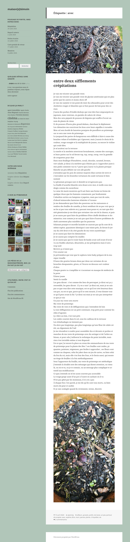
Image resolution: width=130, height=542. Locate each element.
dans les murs (24, 119)
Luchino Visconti (24, 138)
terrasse (97, 515)
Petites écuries (13, 38)
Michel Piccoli (17, 145)
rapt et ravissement (21, 149)
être (73, 517)
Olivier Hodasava (13, 147)
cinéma (12, 118)
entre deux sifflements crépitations (74, 83)
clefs (19, 118)
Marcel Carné (11, 142)
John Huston (11, 138)
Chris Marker (11, 115)
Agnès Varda (25, 110)
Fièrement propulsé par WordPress (66, 537)
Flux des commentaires (16, 294)
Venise (16, 154)
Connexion (11, 287)
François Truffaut (13, 131)
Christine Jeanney (22, 115)
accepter (58, 517)
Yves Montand (12, 156)
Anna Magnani (13, 112)
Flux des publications (15, 291)
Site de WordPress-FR (15, 298)
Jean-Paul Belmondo (20, 133)
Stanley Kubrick (21, 152)
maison (25, 140)
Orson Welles (22, 147)
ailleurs (79, 515)
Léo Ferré (18, 140)
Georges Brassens (23, 131)
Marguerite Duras (21, 142)
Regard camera (13, 32)
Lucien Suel (11, 140)
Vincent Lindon (22, 154)
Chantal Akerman (24, 112)
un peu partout (106, 515)
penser (82, 517)
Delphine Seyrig (13, 121)
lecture (17, 138)
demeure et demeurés (14, 124)
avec (63, 517)
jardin (91, 515)
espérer (68, 517)
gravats (85, 515)
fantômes (25, 126)
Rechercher (12, 63)
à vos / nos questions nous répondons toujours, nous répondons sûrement (19, 89)
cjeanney (70, 515)
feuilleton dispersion (13, 129)
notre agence (12, 96)
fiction (21, 129)
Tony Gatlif (10, 154)
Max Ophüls (11, 145)
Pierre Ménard (11, 149)
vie (100, 517)
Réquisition (12, 26)
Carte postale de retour (16, 45)
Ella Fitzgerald (11, 126)
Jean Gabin (10, 135)
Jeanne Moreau (18, 136)
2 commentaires (61, 519)
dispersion (25, 124)
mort (77, 517)
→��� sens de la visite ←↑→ (19, 83)
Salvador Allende (12, 151)
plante (88, 517)
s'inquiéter (94, 517)
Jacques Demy (11, 133)
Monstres (11, 51)
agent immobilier (14, 110)
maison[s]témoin (18, 9)
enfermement (18, 126)
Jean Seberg (26, 135)
